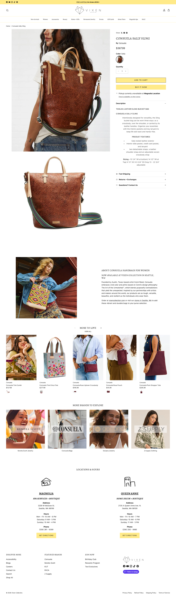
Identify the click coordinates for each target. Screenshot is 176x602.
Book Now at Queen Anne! (95, 3)
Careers (9, 567)
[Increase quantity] (126, 71)
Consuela (122, 43)
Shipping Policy (151, 593)
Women (45, 19)
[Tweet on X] (121, 33)
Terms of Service (164, 593)
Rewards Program (92, 563)
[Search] (7, 10)
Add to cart (141, 80)
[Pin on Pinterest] (127, 33)
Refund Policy (139, 593)
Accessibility (11, 559)
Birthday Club (90, 559)
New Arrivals (35, 19)
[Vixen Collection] (88, 10)
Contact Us (10, 570)
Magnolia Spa (133, 19)
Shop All (9, 578)
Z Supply (48, 574)
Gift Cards (110, 19)
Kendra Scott (50, 563)
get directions (130, 535)
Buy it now (141, 87)
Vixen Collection (17, 593)
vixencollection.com (117, 300)
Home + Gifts (75, 19)
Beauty (65, 19)
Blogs (8, 563)
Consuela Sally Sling (18, 26)
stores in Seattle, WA (143, 300)
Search (9, 574)
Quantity (119, 67)
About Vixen (121, 19)
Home (8, 26)
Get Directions (46, 535)
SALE (143, 19)
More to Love (88, 328)
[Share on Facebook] (124, 33)
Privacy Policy (127, 593)
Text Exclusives (91, 567)
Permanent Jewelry (89, 19)
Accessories (55, 19)
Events (101, 19)
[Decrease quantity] (118, 71)
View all (88, 331)
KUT (46, 567)
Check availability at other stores (129, 97)
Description (120, 103)
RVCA (47, 570)
